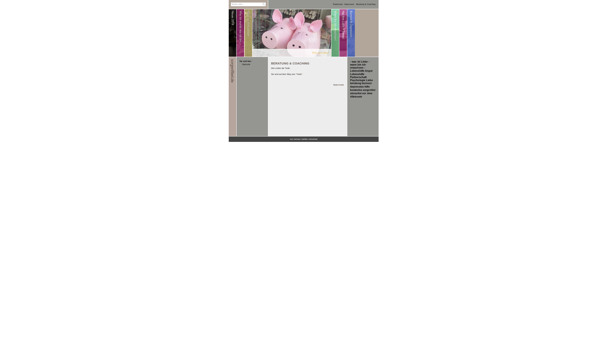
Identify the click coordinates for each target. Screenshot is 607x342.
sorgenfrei (369, 90)
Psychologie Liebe (361, 80)
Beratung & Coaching (365, 4)
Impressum (349, 4)
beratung (355, 83)
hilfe (367, 86)
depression (357, 86)
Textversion (338, 4)
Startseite (246, 64)
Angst (368, 71)
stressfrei (356, 93)
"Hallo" (299, 74)
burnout (367, 83)
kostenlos (356, 90)
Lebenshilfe (357, 74)
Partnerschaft (358, 77)
